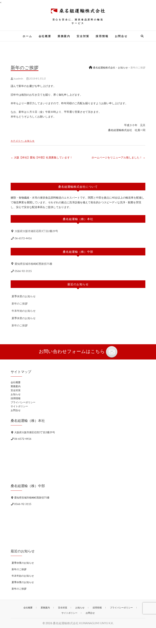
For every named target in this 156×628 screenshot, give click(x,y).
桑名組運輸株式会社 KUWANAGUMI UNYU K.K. (83, 623)
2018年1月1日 (37, 78)
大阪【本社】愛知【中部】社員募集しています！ (41, 157)
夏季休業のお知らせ (24, 296)
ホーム (27, 36)
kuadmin (18, 78)
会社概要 (45, 36)
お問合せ (121, 36)
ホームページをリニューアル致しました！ (118, 157)
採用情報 (102, 36)
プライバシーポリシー (23, 402)
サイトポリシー (19, 406)
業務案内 (64, 36)
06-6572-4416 (23, 238)
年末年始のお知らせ (24, 310)
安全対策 (83, 36)
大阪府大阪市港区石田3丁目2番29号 (36, 231)
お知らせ (30, 140)
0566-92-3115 (23, 271)
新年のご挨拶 (20, 303)
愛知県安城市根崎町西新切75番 (33, 263)
